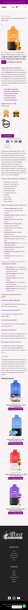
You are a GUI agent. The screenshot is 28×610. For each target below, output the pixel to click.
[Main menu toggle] (25, 7)
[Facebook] (9, 598)
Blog (14, 559)
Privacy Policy (14, 553)
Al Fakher (14, 575)
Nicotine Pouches (14, 577)
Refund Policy (14, 557)
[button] (2, 24)
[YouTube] (18, 598)
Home (2, 52)
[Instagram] (14, 598)
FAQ (14, 551)
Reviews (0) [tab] (7, 147)
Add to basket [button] (18, 409)
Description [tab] (7, 145)
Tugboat (8, 175)
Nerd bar (14, 579)
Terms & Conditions (14, 555)
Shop (14, 571)
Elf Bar (14, 573)
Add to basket (8, 136)
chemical (3, 352)
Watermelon (21, 243)
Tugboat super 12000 (10, 52)
